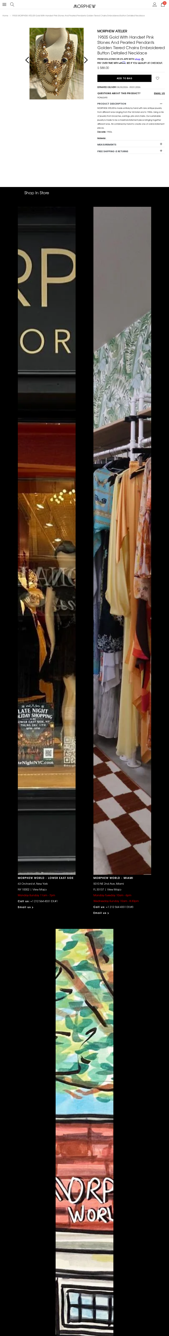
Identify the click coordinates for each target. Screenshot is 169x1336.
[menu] (4, 4)
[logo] (84, 6)
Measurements (106, 144)
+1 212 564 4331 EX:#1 (44, 901)
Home (5, 15)
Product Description (111, 103)
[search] (12, 4)
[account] (155, 4)
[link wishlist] (158, 78)
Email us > (26, 907)
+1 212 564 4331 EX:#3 (119, 907)
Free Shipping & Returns (112, 151)
